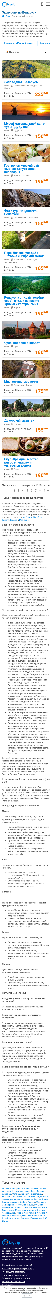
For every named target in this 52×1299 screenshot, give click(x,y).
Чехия (26, 1191)
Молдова (32, 1215)
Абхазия (43, 1213)
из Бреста (27, 517)
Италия (43, 1188)
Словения (41, 1202)
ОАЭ (45, 1218)
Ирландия (33, 1213)
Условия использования (13, 1281)
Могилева (24, 520)
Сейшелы (25, 1218)
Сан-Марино (8, 1205)
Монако (44, 1196)
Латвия (40, 1191)
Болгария (14, 1202)
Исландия (16, 1215)
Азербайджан (8, 1213)
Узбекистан (22, 1213)
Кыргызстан (36, 1218)
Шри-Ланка (7, 1218)
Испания (35, 1188)
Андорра (31, 1210)
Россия (37, 1199)
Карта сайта (8, 1285)
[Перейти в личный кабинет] (41, 4)
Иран (24, 1215)
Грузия (25, 1207)
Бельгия (6, 1196)
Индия (5, 1221)
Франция (6, 1191)
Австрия (16, 1188)
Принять (26, 1295)
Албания (33, 1207)
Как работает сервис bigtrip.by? (17, 1265)
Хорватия (18, 1199)
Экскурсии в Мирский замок (18, 43)
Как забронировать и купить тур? (18, 1268)
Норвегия (28, 1199)
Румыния (38, 1205)
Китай (17, 1218)
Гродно (14, 520)
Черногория (17, 1191)
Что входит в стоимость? (14, 1272)
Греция (5, 1202)
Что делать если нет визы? (15, 1275)
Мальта (41, 1215)
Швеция (25, 1194)
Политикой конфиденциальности (34, 1292)
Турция (30, 1205)
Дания (45, 1199)
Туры (8, 16)
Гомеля (5, 520)
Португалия (20, 1205)
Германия (25, 1188)
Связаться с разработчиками (16, 1278)
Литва (33, 1191)
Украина (31, 1202)
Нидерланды (36, 1194)
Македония (20, 1210)
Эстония (16, 1194)
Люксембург (17, 1196)
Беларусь (6, 1188)
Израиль (6, 1207)
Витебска (37, 517)
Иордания (16, 1207)
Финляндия (7, 1199)
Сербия (23, 1202)
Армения (41, 1210)
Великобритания (31, 1196)
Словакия (6, 1194)
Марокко (6, 1215)
